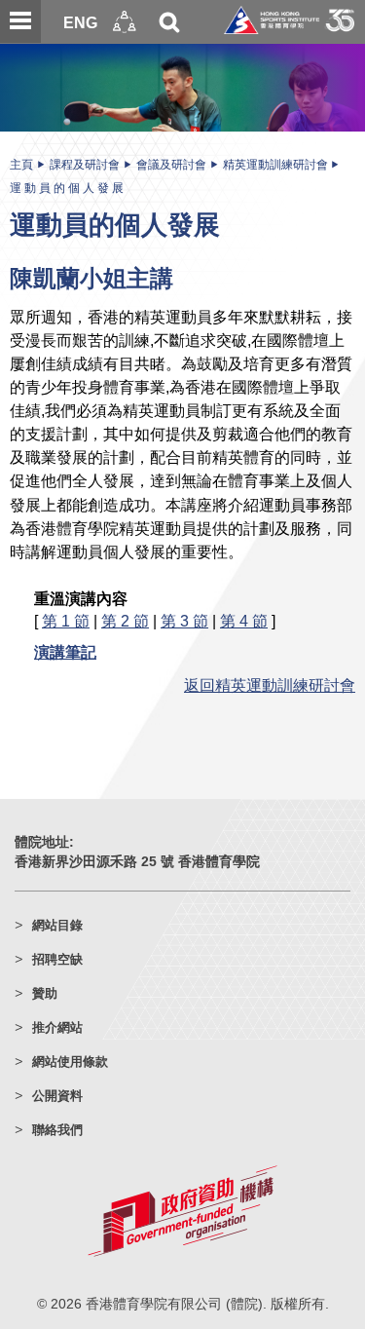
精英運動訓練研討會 (275, 164)
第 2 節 (125, 620)
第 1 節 (66, 620)
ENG (80, 22)
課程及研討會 (85, 164)
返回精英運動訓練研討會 (269, 685)
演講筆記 (65, 652)
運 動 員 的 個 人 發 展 (67, 188)
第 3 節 (184, 620)
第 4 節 (244, 620)
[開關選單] (20, 21)
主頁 (21, 164)
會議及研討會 (171, 164)
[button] (124, 22)
